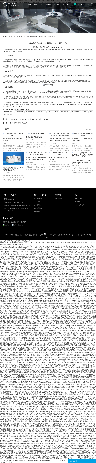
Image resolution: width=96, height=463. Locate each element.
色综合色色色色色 (89, 426)
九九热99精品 (83, 305)
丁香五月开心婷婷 (25, 401)
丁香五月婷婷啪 (24, 312)
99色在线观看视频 (8, 248)
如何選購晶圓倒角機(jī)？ (18, 123)
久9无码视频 (33, 278)
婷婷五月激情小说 (69, 408)
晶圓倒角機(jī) (38, 201)
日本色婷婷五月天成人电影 (11, 288)
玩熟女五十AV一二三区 (44, 345)
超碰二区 (21, 291)
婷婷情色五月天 (14, 410)
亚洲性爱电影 (48, 344)
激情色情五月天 (36, 296)
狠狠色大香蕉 (77, 249)
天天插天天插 (84, 425)
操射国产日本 (84, 367)
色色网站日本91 (66, 448)
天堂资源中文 (19, 413)
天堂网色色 (77, 315)
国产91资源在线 (51, 426)
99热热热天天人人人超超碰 (64, 376)
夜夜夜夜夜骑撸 (50, 391)
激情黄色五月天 (63, 431)
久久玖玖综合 (84, 366)
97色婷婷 (84, 286)
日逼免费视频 (53, 325)
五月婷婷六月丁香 (45, 288)
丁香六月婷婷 (4, 340)
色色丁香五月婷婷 (5, 337)
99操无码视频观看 (14, 394)
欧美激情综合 (82, 335)
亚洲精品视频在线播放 (31, 271)
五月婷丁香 (19, 283)
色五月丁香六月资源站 (27, 356)
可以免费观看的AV (25, 288)
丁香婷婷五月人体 (5, 254)
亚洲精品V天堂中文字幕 (46, 416)
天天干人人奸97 (76, 369)
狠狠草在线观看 (29, 286)
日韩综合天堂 (33, 359)
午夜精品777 (35, 302)
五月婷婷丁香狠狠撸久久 (64, 335)
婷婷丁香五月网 (21, 415)
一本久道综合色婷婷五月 (86, 388)
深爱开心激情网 (13, 323)
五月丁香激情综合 (22, 354)
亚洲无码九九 (52, 410)
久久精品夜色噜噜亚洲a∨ (71, 273)
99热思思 (82, 372)
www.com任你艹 (55, 430)
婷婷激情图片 (88, 376)
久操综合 (92, 394)
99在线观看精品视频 (15, 356)
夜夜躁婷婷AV (21, 296)
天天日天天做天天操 (56, 332)
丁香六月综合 (66, 396)
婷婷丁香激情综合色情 (12, 389)
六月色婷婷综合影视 (82, 435)
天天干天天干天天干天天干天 (8, 246)
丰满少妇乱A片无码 (75, 399)
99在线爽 (17, 440)
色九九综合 (11, 408)
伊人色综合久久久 (61, 310)
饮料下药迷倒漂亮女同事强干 (31, 366)
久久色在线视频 (67, 251)
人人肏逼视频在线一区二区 (8, 428)
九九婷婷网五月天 (59, 453)
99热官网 (78, 415)
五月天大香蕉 (18, 404)
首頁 (24, 4)
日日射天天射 (66, 308)
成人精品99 (5, 268)
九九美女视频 (17, 280)
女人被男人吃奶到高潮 (28, 276)
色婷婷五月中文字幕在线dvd (14, 303)
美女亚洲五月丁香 (55, 253)
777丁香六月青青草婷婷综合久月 (80, 356)
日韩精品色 (90, 350)
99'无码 (47, 253)
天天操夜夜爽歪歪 (28, 320)
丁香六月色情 (44, 325)
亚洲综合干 (14, 310)
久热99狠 (19, 332)
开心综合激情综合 (12, 308)
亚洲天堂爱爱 (14, 339)
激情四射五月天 (91, 337)
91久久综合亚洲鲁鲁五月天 (44, 389)
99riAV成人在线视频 (76, 347)
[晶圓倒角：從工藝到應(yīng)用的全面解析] (82, 134)
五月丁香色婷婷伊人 (23, 350)
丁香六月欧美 (61, 460)
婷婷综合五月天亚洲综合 (18, 285)
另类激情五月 (33, 251)
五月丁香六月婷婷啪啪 (47, 298)
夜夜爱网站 (91, 318)
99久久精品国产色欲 (29, 332)
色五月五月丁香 (10, 398)
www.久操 (6, 423)
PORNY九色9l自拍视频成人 (50, 362)
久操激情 (81, 428)
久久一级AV (78, 404)
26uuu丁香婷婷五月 (65, 300)
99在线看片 (63, 307)
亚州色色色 (73, 268)
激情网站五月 (11, 269)
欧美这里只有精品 (22, 399)
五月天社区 (8, 457)
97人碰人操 (91, 300)
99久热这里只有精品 (88, 401)
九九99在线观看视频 (60, 388)
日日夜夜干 (24, 455)
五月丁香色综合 (68, 391)
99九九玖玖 (9, 280)
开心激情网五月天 (29, 443)
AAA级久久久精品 (74, 296)
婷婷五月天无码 (83, 318)
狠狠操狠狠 (89, 372)
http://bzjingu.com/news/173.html (19, 109)
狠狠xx (7, 293)
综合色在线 (21, 259)
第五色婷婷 (56, 393)
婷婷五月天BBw (42, 450)
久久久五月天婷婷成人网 (64, 334)
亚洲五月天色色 (84, 344)
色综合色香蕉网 (6, 462)
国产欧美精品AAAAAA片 (9, 332)
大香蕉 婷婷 (35, 377)
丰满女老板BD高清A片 (9, 350)
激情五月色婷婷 (84, 273)
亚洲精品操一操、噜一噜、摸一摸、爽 (44, 285)
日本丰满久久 (75, 372)
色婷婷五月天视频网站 (36, 379)
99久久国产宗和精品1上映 (29, 337)
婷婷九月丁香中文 (37, 428)
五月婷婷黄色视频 (81, 246)
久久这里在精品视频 (51, 335)
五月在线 (47, 246)
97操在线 (31, 457)
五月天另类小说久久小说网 (25, 435)
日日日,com (14, 249)
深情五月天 (70, 310)
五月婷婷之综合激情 (47, 386)
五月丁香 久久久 (52, 381)
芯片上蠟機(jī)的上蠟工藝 (34, 137)
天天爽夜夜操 (59, 384)
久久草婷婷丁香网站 (84, 406)
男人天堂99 (52, 318)
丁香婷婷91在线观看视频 (55, 254)
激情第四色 (46, 420)
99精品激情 (40, 413)
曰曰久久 (78, 329)
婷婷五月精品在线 (76, 322)
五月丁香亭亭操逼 (49, 455)
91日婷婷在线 (40, 268)
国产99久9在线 (40, 249)
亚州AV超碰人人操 (57, 337)
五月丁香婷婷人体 (49, 379)
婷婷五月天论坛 (58, 372)
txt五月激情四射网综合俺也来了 (71, 280)
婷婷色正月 (27, 315)
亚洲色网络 (59, 391)
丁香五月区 (63, 278)
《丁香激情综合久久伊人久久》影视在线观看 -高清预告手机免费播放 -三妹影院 (65, 357)
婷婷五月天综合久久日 (79, 337)
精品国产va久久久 (69, 364)
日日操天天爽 (60, 426)
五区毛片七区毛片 (30, 458)
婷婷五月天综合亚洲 (30, 413)
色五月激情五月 (31, 361)
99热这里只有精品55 (57, 437)
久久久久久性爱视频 (50, 290)
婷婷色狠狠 (51, 433)
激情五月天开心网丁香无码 (73, 286)
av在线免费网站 (14, 268)
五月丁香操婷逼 (44, 364)
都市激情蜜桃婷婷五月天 (49, 374)
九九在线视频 (48, 413)
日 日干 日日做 (27, 447)
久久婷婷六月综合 (31, 345)
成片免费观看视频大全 (25, 437)
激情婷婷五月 (70, 354)
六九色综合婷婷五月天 (60, 248)
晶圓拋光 (85, 111)
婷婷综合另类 (89, 433)
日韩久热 (92, 352)
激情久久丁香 (51, 376)
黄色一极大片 (52, 361)
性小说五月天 (11, 352)
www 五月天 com (5, 249)
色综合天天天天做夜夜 (60, 386)
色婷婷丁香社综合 (39, 460)
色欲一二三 (81, 374)
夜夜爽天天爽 (27, 273)
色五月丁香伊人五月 (67, 302)
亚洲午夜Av (43, 302)
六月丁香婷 (29, 285)
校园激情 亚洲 (20, 307)
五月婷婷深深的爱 (18, 325)
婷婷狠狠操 (18, 438)
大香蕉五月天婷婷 (62, 276)
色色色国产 (76, 334)
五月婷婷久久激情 (57, 251)
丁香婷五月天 (59, 273)
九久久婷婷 (56, 413)
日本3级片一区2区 (56, 280)
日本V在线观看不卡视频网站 (13, 369)
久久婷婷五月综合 (51, 330)
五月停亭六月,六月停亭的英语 (66, 381)
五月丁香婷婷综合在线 (8, 295)
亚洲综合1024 (19, 408)
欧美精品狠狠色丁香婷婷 (9, 305)
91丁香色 (22, 423)
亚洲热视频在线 (8, 335)
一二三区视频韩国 (61, 394)
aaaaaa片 (68, 361)
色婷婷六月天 (68, 440)
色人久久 (10, 325)
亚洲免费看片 (50, 275)
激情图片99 (67, 254)
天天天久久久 (39, 344)
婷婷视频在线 (19, 322)
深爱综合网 (91, 440)
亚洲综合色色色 (34, 312)
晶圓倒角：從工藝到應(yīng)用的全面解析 (82, 139)
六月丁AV (72, 246)
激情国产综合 (89, 377)
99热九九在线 (32, 372)
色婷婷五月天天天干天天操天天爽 (60, 322)
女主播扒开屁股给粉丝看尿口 (67, 349)
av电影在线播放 (13, 437)
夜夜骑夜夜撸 (70, 433)
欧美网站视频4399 (20, 460)
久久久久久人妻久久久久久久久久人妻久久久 (62, 317)
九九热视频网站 (10, 377)
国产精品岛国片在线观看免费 (63, 342)
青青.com (44, 376)
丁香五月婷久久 (14, 349)
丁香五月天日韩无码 (44, 278)
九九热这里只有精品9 (49, 276)
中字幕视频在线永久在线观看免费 (20, 396)
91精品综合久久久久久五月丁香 (49, 313)
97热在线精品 (26, 330)
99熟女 (4, 276)
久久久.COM (24, 359)
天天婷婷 (75, 318)
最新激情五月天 (77, 403)
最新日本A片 (15, 256)
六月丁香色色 (78, 443)
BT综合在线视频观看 (66, 403)
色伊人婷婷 (28, 431)
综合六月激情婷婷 (25, 340)
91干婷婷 (74, 361)
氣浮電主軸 (37, 211)
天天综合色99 (23, 339)
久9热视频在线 (82, 268)
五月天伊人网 (14, 381)
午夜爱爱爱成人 (84, 334)
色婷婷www (78, 325)
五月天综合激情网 (18, 264)
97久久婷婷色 (72, 264)
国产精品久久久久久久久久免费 (66, 423)
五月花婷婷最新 (19, 418)
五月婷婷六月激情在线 (6, 406)
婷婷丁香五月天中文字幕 (33, 423)
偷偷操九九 (24, 457)
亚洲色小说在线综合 (69, 359)
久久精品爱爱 (37, 369)
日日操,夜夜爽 (64, 404)
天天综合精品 (72, 393)
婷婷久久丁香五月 (37, 447)
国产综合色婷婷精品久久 (81, 302)
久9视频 (70, 249)
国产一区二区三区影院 (8, 426)
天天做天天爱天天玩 (70, 271)
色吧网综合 (78, 313)
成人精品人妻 (29, 307)
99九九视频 (91, 253)
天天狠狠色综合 (20, 391)
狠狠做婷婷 (75, 448)
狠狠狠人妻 (89, 374)
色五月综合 (62, 293)
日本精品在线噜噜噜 (60, 315)
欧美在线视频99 (87, 354)
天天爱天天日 (51, 394)
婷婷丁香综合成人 (39, 264)
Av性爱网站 (15, 401)
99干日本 (22, 345)
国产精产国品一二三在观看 (62, 356)
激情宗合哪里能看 (11, 364)
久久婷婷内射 (4, 354)
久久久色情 (81, 308)
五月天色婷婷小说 (21, 430)
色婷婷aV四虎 (85, 371)
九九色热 (21, 308)
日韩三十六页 (39, 290)
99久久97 (20, 450)
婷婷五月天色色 (53, 349)
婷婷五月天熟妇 (4, 290)
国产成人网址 (84, 384)
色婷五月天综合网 (29, 322)
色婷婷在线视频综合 (88, 322)
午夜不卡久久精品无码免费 (11, 312)
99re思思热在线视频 (78, 445)
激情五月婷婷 (37, 248)
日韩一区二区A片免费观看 (27, 268)
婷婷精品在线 (6, 386)
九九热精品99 (41, 350)
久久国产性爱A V (8, 443)
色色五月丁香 (78, 354)
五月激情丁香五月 (74, 371)
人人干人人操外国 (77, 312)
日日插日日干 (39, 320)
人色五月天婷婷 (51, 423)
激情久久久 (38, 356)
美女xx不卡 (74, 254)
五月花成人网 (33, 383)
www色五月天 (38, 448)
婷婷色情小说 (36, 376)
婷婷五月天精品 (18, 320)
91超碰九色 (33, 283)
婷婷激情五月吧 (45, 280)
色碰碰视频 (31, 374)
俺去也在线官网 (55, 268)
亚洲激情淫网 (11, 302)
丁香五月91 (36, 418)
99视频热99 (3, 440)
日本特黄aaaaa (84, 386)
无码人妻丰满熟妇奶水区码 (46, 396)
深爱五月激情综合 (33, 339)
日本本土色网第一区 (57, 408)
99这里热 (72, 404)
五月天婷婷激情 (86, 313)
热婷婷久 (23, 440)
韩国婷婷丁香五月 (32, 452)
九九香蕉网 (10, 258)
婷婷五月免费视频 (77, 438)
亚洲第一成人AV (55, 403)
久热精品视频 (60, 369)
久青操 (22, 254)
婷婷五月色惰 (88, 263)
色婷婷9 (28, 302)
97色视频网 (29, 460)
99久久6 (26, 450)
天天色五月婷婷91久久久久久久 (84, 256)
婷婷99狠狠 (12, 275)
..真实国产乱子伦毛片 (60, 406)
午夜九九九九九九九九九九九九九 (30, 386)
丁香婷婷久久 (12, 271)
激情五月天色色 (54, 438)
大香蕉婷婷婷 (79, 345)
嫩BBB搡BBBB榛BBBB (34, 303)
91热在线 (68, 369)
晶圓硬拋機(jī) (19, 111)
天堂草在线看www (10, 391)
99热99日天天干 (21, 302)
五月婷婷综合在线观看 (34, 371)
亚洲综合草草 (12, 354)
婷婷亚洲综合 (18, 447)
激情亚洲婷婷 (5, 455)
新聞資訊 (57, 4)
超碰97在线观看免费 (21, 374)
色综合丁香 (68, 312)
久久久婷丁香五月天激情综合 (15, 347)
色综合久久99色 (22, 305)
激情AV (49, 337)
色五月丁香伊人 (14, 423)
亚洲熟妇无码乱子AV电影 (19, 371)
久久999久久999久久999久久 (67, 266)
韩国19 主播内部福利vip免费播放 (65, 452)
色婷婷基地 (73, 308)
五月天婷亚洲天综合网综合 (86, 418)
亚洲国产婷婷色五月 (72, 388)
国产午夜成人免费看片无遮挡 (65, 410)
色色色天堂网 (44, 340)
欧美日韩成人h (36, 327)
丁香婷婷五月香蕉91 (65, 438)
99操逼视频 (36, 445)
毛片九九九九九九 (90, 342)
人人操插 (52, 399)
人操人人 (34, 275)
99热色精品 (57, 447)
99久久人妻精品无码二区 (62, 298)
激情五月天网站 (27, 425)
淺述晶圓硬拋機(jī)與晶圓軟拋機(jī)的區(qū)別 (40, 36)
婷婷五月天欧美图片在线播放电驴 (17, 367)
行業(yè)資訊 (19, 36)
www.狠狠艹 (45, 283)
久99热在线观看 (44, 293)
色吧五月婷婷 (52, 369)
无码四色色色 (22, 361)
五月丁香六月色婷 (70, 327)
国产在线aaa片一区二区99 (34, 406)
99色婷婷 (28, 296)
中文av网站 (45, 317)
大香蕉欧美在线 (29, 254)
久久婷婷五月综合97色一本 (39, 394)
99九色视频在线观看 (53, 307)
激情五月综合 (61, 411)
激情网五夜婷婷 (8, 300)
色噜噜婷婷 (21, 249)
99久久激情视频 (86, 330)
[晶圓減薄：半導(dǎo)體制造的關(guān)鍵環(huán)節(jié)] (36, 153)
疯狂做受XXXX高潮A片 (6, 447)
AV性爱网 (36, 435)
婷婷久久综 (50, 453)
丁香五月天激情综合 (40, 411)
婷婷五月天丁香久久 (51, 460)
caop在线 (58, 281)
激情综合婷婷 (35, 340)
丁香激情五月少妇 (64, 258)
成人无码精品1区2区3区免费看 (22, 300)
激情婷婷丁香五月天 (35, 317)
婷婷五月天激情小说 (74, 367)
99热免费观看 (23, 342)
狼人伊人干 (10, 404)
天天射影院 (67, 374)
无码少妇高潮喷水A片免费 (12, 359)
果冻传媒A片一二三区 (21, 357)
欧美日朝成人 (83, 339)
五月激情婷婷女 (78, 320)
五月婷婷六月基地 (30, 347)
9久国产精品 (73, 430)
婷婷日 (57, 399)
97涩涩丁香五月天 (45, 312)
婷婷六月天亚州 (64, 399)
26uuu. (67, 296)
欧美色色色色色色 (19, 344)
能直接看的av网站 (42, 367)
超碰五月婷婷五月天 (68, 256)
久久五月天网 (77, 391)
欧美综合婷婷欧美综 (41, 323)
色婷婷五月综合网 (42, 361)
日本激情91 (70, 315)
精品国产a (81, 298)
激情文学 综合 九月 (38, 246)
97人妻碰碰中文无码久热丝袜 (59, 420)
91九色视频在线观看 (72, 428)
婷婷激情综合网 (70, 453)
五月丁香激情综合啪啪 (41, 254)
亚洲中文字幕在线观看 (33, 281)
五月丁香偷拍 (36, 280)
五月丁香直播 (52, 340)
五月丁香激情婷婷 (75, 352)
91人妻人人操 (45, 445)
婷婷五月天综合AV (55, 448)
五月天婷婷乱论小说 (20, 406)
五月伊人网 (66, 372)
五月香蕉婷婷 (72, 383)
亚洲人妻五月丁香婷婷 (86, 261)
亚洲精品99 (63, 249)
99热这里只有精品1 (81, 258)
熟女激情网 (84, 253)
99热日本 (23, 334)
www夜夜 (7, 310)
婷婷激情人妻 (33, 450)
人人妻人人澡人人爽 (58, 418)
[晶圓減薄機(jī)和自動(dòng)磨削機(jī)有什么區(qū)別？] (13, 159)
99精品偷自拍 (68, 384)
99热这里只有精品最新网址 (50, 303)
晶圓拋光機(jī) (65, 111)
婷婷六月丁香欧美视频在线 (10, 372)
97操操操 (82, 377)
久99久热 (17, 403)
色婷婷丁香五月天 (28, 426)
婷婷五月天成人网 (48, 406)
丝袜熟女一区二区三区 (41, 263)
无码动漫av (60, 318)
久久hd (39, 283)
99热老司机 (89, 383)
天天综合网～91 (29, 344)
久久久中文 (83, 396)
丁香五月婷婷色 (87, 325)
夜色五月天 (29, 248)
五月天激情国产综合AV (82, 455)
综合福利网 (81, 450)
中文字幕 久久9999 (73, 386)
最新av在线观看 (60, 354)
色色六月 (47, 408)
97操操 (4, 347)
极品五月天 (54, 258)
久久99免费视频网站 (74, 431)
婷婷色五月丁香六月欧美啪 (10, 342)
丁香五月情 (39, 276)
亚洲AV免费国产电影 (22, 384)
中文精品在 (8, 420)
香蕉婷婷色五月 (65, 253)
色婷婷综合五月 (64, 344)
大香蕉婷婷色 (25, 383)
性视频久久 (47, 440)
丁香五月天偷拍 (86, 329)
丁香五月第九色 (74, 261)
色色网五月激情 (10, 431)
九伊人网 (11, 460)
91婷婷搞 (43, 442)
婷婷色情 (37, 318)
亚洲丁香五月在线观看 (9, 399)
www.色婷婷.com (86, 369)
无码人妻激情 (86, 415)
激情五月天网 (22, 313)
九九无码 (37, 261)
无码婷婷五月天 (87, 291)
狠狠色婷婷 (32, 453)
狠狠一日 (11, 403)
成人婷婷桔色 (80, 295)
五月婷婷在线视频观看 (76, 281)
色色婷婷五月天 (64, 352)
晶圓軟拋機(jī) (16, 65)
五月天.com (18, 330)
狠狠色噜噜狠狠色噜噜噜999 (46, 452)
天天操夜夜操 (69, 269)
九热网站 (10, 264)
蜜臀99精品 (87, 290)
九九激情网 (89, 307)
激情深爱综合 (35, 288)
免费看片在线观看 (20, 248)
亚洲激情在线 (11, 453)
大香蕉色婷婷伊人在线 (66, 443)
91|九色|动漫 (55, 347)
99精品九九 (79, 423)
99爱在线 (47, 305)
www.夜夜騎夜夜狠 (21, 281)
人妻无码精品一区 (44, 377)
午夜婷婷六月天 (9, 330)
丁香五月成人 (48, 398)
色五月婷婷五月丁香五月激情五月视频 (38, 256)
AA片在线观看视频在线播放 (54, 359)
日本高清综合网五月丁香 (14, 276)
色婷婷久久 (74, 374)
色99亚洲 (90, 286)
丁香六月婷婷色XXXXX (45, 383)
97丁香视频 (5, 394)
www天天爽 (65, 371)
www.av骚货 (68, 418)
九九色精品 (31, 261)
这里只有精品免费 (27, 369)
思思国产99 (20, 271)
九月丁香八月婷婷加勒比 (52, 249)
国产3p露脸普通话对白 (56, 364)
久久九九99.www (11, 376)
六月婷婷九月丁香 (60, 428)
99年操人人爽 (80, 452)
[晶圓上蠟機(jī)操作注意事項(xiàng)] (59, 153)
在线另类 (61, 303)
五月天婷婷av (43, 410)
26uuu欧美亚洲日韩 (46, 366)
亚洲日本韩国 (29, 318)
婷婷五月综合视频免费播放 (75, 394)
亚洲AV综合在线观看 (58, 296)
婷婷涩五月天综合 (16, 425)
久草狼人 (75, 335)
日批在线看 (73, 298)
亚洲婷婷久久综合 (79, 421)
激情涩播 (86, 312)
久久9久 (50, 248)
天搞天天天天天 (74, 458)
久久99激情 (49, 372)
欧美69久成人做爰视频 (19, 266)
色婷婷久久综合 (65, 450)
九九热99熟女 (63, 339)
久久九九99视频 (35, 442)
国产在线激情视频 (80, 340)
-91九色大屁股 (55, 443)
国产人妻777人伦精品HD (39, 273)
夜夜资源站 (25, 379)
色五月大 (86, 457)
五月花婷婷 (11, 440)
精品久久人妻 (11, 307)
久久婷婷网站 (60, 361)
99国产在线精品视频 (42, 349)
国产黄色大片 (45, 327)
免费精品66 (64, 291)
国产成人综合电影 (8, 438)
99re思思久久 (15, 251)
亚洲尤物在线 (41, 275)
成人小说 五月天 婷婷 (37, 253)
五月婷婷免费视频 (69, 415)
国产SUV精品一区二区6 (14, 327)
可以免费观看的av (21, 352)
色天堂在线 (54, 415)
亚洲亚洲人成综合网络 (43, 401)
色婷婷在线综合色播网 (6, 344)
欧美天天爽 (46, 448)
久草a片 (14, 450)
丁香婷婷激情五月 (49, 458)
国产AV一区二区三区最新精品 (84, 411)
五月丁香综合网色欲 (63, 259)
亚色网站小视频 (23, 372)
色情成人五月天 (15, 337)
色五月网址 (42, 352)
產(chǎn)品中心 (46, 4)
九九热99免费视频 (58, 389)
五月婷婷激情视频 (5, 442)
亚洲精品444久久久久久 (52, 300)
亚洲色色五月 (72, 276)
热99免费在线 (65, 281)
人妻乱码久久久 (29, 264)
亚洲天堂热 (18, 258)
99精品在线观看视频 (21, 261)
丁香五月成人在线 (72, 447)
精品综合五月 (10, 357)
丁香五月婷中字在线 (52, 266)
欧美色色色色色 (65, 268)
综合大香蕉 (41, 408)
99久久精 (66, 437)
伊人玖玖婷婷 (15, 254)
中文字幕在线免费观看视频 (32, 291)
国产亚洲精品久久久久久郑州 (28, 393)
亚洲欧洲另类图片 (25, 349)
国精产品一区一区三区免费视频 (77, 442)
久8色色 (40, 440)
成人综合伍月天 (41, 342)
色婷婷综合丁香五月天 (45, 271)
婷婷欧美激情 (28, 308)
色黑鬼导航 (23, 256)
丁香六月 (65, 295)
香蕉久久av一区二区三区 (43, 347)
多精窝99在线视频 (28, 433)
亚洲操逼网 (72, 295)
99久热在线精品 (72, 406)
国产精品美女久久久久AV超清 (46, 310)
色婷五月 (56, 352)
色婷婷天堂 (77, 275)
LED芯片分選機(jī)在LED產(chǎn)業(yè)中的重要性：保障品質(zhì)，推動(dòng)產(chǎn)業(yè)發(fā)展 (82, 162)
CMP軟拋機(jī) (41, 111)
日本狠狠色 (54, 305)
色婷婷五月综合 (26, 258)
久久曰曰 (25, 269)
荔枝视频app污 (64, 430)
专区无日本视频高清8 (13, 448)
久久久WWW (22, 310)
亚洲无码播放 (55, 404)
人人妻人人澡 (63, 442)
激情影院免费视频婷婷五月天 (20, 278)
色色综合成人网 (56, 345)
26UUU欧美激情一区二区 (23, 377)
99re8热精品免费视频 (88, 288)
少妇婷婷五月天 (46, 296)
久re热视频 (53, 327)
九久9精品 (46, 403)
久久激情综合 (77, 342)
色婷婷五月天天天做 (8, 388)
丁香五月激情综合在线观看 (26, 323)
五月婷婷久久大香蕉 (61, 367)
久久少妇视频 (58, 295)
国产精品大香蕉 (8, 317)
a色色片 (66, 458)
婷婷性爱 (44, 248)
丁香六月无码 (8, 266)
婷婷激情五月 (41, 372)
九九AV (29, 421)
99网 (53, 384)
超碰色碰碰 (10, 418)
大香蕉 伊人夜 (32, 367)
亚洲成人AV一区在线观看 (75, 278)
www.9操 (43, 423)
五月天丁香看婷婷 (65, 350)
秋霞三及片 (18, 298)
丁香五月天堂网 (4, 396)
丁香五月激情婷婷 (31, 391)
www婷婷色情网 (79, 433)
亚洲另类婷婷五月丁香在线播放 (20, 442)
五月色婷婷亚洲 (36, 431)
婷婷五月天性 (55, 288)
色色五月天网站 (79, 364)
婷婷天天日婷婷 (24, 251)
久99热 (2, 420)
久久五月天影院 (29, 362)
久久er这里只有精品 (63, 261)
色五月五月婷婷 (73, 420)
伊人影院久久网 (41, 337)
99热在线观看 (70, 325)
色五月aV (38, 295)
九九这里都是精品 (72, 248)
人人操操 (8, 401)
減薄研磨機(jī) (38, 198)
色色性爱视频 (21, 376)
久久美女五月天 (70, 411)
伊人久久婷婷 (44, 318)
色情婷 (86, 254)
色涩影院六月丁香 (90, 445)
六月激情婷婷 (50, 342)
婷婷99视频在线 (45, 425)
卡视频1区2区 (57, 366)
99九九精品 (25, 438)
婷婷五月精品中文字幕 (30, 408)
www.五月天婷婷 (64, 347)
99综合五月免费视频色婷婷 (43, 457)
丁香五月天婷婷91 (40, 259)
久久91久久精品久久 (39, 308)
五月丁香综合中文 (14, 340)
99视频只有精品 (73, 416)
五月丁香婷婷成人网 (8, 362)
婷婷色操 (72, 258)
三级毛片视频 (21, 364)
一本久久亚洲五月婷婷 (82, 327)
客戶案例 (77, 201)
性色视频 (83, 303)
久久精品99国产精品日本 (38, 330)
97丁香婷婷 (79, 457)
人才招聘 (66, 4)
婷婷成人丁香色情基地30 (25, 246)
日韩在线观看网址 (19, 318)
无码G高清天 (36, 325)
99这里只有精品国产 (69, 263)
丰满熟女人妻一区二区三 (42, 430)
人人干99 (87, 310)
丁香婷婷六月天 (74, 344)
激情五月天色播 (89, 364)
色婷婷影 (6, 349)
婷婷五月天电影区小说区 (42, 322)
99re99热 (26, 283)
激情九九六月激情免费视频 (35, 334)
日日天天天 (88, 430)
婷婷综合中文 (82, 350)
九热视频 (8, 450)
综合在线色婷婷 (13, 291)
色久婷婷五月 (60, 458)
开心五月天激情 (26, 280)
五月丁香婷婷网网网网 (33, 388)
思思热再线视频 (59, 269)
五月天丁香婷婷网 (73, 339)
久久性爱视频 (10, 298)
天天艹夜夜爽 (4, 437)
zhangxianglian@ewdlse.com (16, 202)
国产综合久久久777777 (81, 410)
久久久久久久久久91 (89, 404)
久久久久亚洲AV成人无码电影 (60, 246)
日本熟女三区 (49, 315)
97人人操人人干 (84, 332)
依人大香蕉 (35, 416)
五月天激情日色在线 (68, 275)
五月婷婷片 (34, 396)
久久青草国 (73, 450)
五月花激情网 (79, 290)
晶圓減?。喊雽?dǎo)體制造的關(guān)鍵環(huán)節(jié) (36, 158)
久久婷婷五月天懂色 (55, 445)
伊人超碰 (21, 381)
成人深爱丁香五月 (57, 271)
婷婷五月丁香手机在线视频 (51, 320)
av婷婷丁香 (87, 381)
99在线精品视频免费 (89, 438)
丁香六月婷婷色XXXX (57, 440)
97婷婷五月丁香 (55, 401)
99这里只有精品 (83, 448)
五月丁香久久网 (43, 354)
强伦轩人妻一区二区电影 (67, 313)
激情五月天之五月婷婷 (44, 251)
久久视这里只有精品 (78, 398)
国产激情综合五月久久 (54, 302)
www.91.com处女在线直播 (79, 300)
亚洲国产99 (57, 291)
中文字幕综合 (13, 361)
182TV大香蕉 (4, 460)
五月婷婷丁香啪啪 (32, 352)
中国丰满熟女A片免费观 (13, 383)
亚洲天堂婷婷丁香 (59, 329)
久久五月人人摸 (19, 362)
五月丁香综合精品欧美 (40, 307)
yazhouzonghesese (24, 253)
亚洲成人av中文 (89, 295)
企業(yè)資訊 (58, 198)
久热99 (41, 339)
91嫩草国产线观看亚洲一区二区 (29, 410)
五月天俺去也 (91, 339)
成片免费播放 (86, 251)
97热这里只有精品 (88, 403)
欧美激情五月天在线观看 (82, 453)
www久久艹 (53, 377)
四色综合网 (63, 413)
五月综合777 (47, 258)
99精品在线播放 (51, 411)
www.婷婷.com (16, 457)
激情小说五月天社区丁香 (10, 253)
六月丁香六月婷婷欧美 (55, 263)
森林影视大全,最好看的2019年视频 (81, 323)
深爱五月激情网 (87, 347)
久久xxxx (58, 371)
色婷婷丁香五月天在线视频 (55, 323)
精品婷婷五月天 (74, 259)
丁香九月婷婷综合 (51, 259)
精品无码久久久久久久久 (23, 275)
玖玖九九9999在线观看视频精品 (74, 426)
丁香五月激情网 (75, 396)
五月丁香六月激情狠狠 (27, 403)
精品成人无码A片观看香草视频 (36, 266)
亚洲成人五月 (57, 308)
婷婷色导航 (64, 393)
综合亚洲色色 (30, 411)
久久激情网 (81, 430)
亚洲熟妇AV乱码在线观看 (82, 408)
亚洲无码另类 (40, 305)
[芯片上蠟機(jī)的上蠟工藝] (36, 134)
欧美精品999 (41, 404)
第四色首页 (87, 320)
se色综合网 (8, 278)
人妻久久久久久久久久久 (23, 428)
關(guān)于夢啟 (33, 4)
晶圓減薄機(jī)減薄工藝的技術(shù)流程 (12, 139)
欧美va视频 (5, 281)
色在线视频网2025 (48, 428)
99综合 (84, 437)
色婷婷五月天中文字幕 (81, 389)
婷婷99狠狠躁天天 (66, 401)
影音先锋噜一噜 (15, 386)
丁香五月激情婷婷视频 (47, 281)
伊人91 (66, 425)
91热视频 (26, 453)
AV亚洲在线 (30, 430)
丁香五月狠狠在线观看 (82, 359)
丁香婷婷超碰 (31, 342)
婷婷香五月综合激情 (9, 283)
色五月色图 (58, 275)
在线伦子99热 (83, 440)
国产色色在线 (41, 359)
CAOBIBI (92, 273)
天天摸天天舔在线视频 (42, 332)
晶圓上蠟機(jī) (38, 208)
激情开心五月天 (29, 381)
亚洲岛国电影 (21, 411)
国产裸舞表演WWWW (6, 320)
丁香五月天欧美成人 (47, 291)
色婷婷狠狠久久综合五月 (51, 339)
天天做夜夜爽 (15, 345)
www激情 (40, 398)
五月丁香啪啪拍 (55, 278)
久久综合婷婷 (45, 371)
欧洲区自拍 (55, 344)
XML (76, 208)
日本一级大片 (20, 431)
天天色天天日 (39, 403)
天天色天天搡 (18, 273)
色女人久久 (28, 376)
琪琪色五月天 (18, 445)
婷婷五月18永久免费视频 (43, 443)
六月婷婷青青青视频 (87, 379)
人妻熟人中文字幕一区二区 (50, 431)
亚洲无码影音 (54, 283)
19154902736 (12, 199)
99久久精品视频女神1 (33, 313)
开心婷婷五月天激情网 (22, 398)
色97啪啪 (12, 281)
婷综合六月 (80, 349)
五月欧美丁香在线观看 (52, 350)
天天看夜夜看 (80, 263)
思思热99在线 (84, 259)
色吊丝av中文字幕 (70, 329)
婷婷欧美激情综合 (37, 258)
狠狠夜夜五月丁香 (45, 415)
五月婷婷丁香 (11, 430)
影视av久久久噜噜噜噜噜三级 (76, 307)
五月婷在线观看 (70, 290)
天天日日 (56, 416)
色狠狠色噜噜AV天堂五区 (35, 455)
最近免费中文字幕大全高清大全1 (25, 295)
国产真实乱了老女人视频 (60, 264)
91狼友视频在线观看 (83, 393)
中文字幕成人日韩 (33, 269)
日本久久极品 (62, 330)
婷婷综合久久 (83, 447)
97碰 (82, 342)
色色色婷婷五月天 (84, 416)
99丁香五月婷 (13, 435)
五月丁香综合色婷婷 (72, 293)
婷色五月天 (38, 329)
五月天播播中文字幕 (8, 458)
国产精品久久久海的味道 (19, 420)
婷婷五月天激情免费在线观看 (17, 329)
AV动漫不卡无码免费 (9, 433)
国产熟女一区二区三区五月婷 (48, 435)
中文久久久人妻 (79, 310)
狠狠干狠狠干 (17, 317)
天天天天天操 (40, 458)
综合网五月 (37, 362)
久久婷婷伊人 (12, 415)
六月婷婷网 (68, 398)
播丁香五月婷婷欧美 (33, 415)
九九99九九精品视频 (58, 398)
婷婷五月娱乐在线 (88, 362)
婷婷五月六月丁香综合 (29, 404)
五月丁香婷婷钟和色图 (41, 433)
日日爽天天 (74, 350)
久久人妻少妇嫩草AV (61, 455)
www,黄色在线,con (75, 437)
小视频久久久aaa (64, 362)
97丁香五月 (90, 248)
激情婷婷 (75, 418)
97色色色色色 (76, 303)
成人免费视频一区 (15, 293)
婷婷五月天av (77, 251)
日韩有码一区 (61, 290)
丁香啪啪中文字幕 (56, 256)
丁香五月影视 (85, 352)
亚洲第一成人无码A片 (67, 345)
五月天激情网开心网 (40, 381)
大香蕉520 (19, 433)
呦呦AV (33, 349)
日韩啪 (54, 261)
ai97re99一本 (39, 286)
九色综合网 (61, 286)
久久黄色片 (71, 455)
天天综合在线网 (12, 263)
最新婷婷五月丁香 (46, 261)
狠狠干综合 (58, 396)
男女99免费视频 (25, 394)
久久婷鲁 (52, 371)
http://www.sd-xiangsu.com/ (27, 290)
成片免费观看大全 (62, 285)
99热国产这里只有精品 (34, 357)
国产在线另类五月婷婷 (83, 276)
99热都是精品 (68, 337)
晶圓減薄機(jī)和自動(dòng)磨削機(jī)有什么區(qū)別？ (13, 169)
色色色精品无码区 (48, 356)
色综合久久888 (66, 366)
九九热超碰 (13, 259)
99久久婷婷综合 (48, 447)
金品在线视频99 (83, 420)
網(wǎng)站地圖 (79, 205)
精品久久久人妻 (62, 305)
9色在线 (78, 266)
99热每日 (48, 404)
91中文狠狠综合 (34, 438)
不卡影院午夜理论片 (52, 442)
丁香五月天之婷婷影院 (73, 413)
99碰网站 (33, 401)
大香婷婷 (81, 254)
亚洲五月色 (38, 374)
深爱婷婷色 (67, 323)
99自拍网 (92, 435)
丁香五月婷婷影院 (47, 329)
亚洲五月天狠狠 (71, 435)
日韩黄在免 (38, 399)
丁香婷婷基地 (82, 248)
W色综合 (30, 420)
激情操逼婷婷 (14, 290)
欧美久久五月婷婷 (73, 285)
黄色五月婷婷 (70, 330)
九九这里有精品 (67, 332)
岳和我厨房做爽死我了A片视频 (30, 293)
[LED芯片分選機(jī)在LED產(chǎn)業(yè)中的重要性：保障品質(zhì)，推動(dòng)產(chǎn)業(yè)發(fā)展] (82, 155)
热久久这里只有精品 (20, 452)
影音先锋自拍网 (26, 327)
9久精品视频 (49, 352)
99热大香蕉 (60, 327)
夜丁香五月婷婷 (66, 445)
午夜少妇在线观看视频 (75, 291)
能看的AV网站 (76, 366)
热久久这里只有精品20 (38, 315)
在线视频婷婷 (46, 437)
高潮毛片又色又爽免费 (15, 379)
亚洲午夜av (75, 332)
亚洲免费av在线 (26, 298)
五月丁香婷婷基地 (14, 334)
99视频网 (19, 269)
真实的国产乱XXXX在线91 (21, 335)
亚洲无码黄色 (11, 384)
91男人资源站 (54, 293)
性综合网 (86, 394)
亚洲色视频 (25, 317)
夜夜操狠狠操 (62, 435)
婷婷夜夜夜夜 (31, 305)
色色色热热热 (30, 329)
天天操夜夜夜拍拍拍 (54, 450)
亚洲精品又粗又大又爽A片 (84, 271)
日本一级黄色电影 (32, 440)
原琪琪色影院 (86, 391)
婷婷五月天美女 (81, 383)
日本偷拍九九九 (29, 259)
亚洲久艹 (6, 361)
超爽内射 (61, 415)
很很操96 (76, 440)
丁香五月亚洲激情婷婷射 (47, 269)
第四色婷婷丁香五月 (86, 296)
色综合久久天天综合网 (86, 458)
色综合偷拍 (19, 453)
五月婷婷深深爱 (30, 249)
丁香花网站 (3, 302)
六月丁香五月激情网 (57, 425)
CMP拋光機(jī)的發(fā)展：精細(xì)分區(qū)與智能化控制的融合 (59, 140)
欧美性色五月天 (27, 445)
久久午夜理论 (36, 425)
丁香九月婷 (49, 308)
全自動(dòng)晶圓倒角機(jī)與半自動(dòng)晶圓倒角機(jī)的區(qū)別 (29, 119)
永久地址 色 (3, 366)
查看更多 (89, 129)
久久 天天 (64, 447)
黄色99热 (60, 374)
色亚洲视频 (3, 453)
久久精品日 (68, 303)
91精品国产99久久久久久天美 (65, 340)
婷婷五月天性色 (9, 445)
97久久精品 (33, 350)
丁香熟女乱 (45, 399)
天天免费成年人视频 (38, 421)
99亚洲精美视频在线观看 (36, 335)
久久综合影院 (86, 249)
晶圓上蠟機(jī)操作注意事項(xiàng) (58, 158)
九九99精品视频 (69, 389)
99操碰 (87, 264)
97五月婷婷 (80, 264)
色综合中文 (88, 428)
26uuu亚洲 (81, 361)
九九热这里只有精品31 (50, 286)
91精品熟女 (28, 325)
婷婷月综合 (51, 354)
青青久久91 (32, 384)
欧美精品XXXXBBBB (79, 269)
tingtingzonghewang (38, 300)
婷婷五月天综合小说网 (66, 320)
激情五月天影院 (44, 438)
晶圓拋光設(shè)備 (39, 49)
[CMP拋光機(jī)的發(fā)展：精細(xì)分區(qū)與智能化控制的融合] (59, 134)
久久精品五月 (21, 286)
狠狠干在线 (49, 264)
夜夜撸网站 (6, 251)
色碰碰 (25, 303)
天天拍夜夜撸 (4, 275)
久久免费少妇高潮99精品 (43, 384)
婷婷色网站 (51, 367)
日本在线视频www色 (75, 379)
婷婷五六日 (19, 426)
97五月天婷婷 (41, 391)
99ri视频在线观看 (15, 455)
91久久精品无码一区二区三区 (14, 315)
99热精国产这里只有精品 (59, 383)
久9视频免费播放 (11, 286)
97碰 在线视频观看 (47, 295)
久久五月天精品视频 (66, 288)
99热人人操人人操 (32, 310)
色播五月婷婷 (28, 418)
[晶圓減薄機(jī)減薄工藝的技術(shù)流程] (13, 134)
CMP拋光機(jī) (75, 111)
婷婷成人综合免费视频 (57, 312)
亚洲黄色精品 (13, 313)
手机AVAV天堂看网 (39, 426)
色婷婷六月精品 (4, 410)
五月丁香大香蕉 (75, 253)
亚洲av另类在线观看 (11, 421)
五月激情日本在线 (74, 425)
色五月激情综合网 (50, 421)
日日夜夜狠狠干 (77, 288)
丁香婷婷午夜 (51, 273)
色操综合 (44, 369)
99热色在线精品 (4, 339)
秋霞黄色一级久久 (73, 305)
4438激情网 (33, 398)
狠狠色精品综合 (22, 421)
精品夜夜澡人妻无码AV (50, 334)
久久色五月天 (7, 256)
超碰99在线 (59, 421)
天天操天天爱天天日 (47, 388)
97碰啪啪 (47, 268)
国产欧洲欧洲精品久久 (32, 364)
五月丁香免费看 (19, 458)
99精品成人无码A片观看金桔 (26, 263)
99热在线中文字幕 (9, 374)
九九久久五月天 (33, 354)
